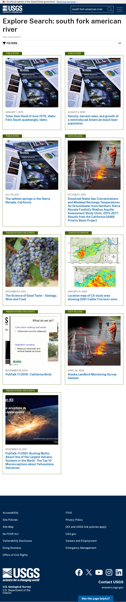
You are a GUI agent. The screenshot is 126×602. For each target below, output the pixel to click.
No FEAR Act (11, 534)
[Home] (12, 12)
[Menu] (119, 9)
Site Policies (10, 519)
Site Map (8, 526)
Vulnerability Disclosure (17, 540)
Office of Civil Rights (15, 555)
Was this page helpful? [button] (96, 598)
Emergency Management (81, 548)
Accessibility (10, 512)
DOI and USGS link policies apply (86, 526)
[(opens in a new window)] (79, 572)
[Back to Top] (114, 590)
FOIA (69, 512)
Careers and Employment (81, 540)
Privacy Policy (74, 519)
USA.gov (71, 534)
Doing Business (12, 548)
